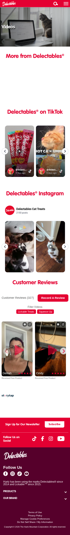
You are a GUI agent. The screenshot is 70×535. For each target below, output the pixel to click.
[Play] (17, 348)
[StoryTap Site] (8, 396)
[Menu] (66, 3)
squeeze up (45, 311)
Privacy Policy (35, 515)
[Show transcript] (25, 324)
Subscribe (55, 424)
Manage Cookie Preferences (35, 518)
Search (55, 3)
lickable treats (26, 311)
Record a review (53, 298)
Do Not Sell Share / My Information (35, 522)
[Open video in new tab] (30, 324)
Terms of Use (35, 512)
